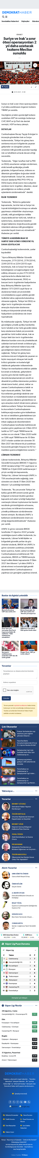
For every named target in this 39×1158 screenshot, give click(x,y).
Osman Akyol (17, 923)
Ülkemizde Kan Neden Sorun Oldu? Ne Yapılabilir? (23, 858)
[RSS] (29, 1102)
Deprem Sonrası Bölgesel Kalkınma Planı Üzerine (21, 828)
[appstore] (13, 1107)
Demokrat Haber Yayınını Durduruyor (21, 808)
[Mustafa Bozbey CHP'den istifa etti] (10, 604)
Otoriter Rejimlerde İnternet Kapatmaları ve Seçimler (23, 818)
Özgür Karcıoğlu (19, 854)
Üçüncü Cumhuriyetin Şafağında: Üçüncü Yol (24, 907)
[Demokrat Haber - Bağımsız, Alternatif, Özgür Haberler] (17, 12)
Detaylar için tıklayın (19, 998)
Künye (4, 1140)
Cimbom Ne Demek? (30, 1140)
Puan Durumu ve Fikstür (27, 1120)
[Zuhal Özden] (6, 837)
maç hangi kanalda (19, 1149)
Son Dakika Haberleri (25, 1127)
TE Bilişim (25, 1155)
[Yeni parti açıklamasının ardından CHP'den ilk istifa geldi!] (10, 646)
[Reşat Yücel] (6, 905)
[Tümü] (36, 791)
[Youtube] (25, 1102)
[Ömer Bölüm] (6, 885)
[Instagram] (17, 1102)
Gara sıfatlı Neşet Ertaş (21, 876)
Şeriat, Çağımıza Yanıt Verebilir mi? (24, 927)
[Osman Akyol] (6, 926)
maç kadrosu (28, 1147)
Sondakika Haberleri (10, 21)
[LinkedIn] (21, 1102)
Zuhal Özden (17, 834)
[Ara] (3, 17)
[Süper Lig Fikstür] (36, 1006)
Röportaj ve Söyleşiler (14, 1140)
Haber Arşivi (10, 1132)
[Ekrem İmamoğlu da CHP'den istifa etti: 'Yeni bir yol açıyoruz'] (28, 604)
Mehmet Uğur (17, 824)
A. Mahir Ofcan (18, 893)
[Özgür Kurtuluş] (6, 816)
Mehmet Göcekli (19, 804)
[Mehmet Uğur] (6, 827)
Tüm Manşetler (11, 1125)
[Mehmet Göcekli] (6, 806)
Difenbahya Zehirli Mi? (19, 1142)
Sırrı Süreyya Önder (20, 874)
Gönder (6, 698)
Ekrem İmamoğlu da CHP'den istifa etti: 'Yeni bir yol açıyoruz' (28, 611)
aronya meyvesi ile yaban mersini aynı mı (19, 1144)
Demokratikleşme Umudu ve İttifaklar (23, 897)
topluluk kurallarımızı (21, 705)
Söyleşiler (25, 21)
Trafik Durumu (10, 1119)
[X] (14, 1102)
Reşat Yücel (17, 903)
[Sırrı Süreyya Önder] (6, 875)
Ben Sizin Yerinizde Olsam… (22, 917)
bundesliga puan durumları (14, 1147)
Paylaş (6, 87)
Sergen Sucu (17, 914)
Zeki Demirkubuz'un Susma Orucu (22, 838)
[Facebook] (10, 1102)
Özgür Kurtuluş (18, 814)
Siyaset (19, 35)
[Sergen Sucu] (6, 915)
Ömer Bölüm (17, 884)
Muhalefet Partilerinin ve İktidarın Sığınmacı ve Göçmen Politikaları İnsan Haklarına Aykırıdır (23, 848)
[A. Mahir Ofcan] (6, 895)
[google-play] (24, 1107)
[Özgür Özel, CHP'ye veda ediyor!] (28, 646)
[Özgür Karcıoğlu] (6, 857)
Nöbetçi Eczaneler (12, 1115)
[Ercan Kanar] (6, 847)
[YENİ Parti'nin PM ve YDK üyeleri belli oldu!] (28, 622)
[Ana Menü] (6, 17)
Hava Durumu (27, 1115)
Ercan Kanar (17, 844)
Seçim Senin (16, 887)
